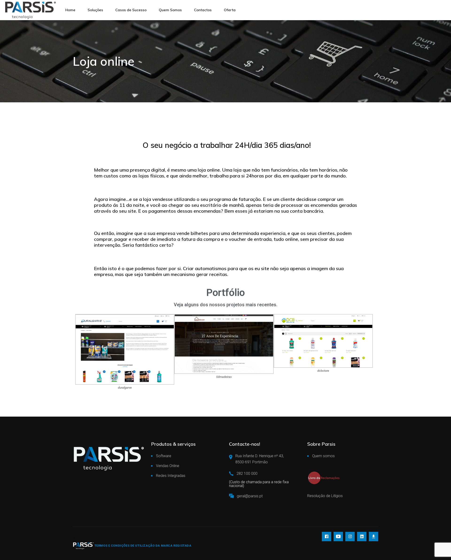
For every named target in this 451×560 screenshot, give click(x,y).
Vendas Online (167, 466)
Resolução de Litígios (325, 496)
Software (163, 456)
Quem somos (323, 456)
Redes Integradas (170, 475)
